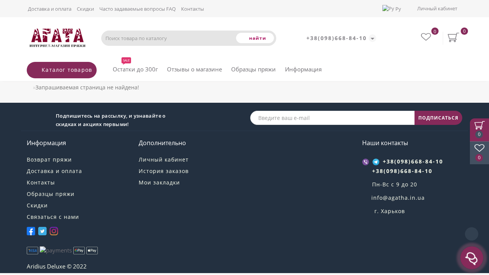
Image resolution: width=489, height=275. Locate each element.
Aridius (36, 266)
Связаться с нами (53, 216)
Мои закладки (159, 182)
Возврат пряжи (49, 159)
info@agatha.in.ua (398, 197)
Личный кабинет (437, 8)
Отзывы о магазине (194, 69)
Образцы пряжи (253, 69)
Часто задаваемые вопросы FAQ (137, 8)
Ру (398, 8)
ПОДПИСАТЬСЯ (438, 118)
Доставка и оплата (49, 8)
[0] (426, 38)
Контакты (192, 8)
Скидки (85, 8)
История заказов (164, 171)
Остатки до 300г (135, 67)
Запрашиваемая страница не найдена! (87, 87)
